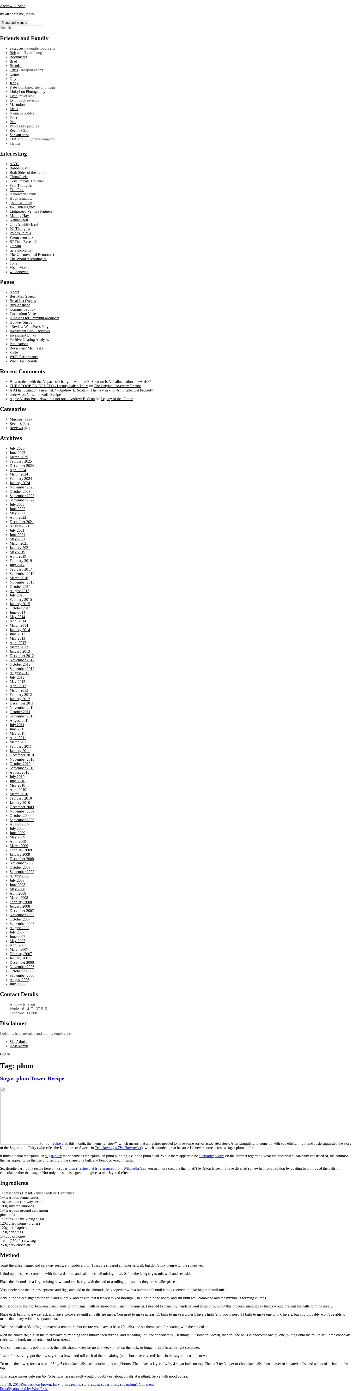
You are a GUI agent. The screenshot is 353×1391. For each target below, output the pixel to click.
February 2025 (21, 461)
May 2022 (17, 513)
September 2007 (22, 923)
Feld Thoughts (21, 185)
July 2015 (17, 595)
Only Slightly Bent (24, 224)
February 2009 (21, 850)
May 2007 (17, 941)
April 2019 (18, 556)
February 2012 (21, 694)
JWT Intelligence (23, 207)
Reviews (16, 428)
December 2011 (22, 703)
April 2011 (18, 738)
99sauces (16, 48)
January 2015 (20, 604)
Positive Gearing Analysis (29, 339)
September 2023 (22, 496)
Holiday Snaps (21, 322)
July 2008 (17, 880)
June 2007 (17, 936)
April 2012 (18, 686)
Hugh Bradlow (21, 198)
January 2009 (20, 854)
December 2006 (22, 962)
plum (65, 1384)
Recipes (16, 424)
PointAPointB (20, 233)
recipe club (60, 1143)
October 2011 (20, 712)
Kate (13, 87)
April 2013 (18, 643)
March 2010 (19, 794)
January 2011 (20, 751)
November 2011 (22, 707)
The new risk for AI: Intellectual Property (122, 390)
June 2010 (17, 781)
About (14, 292)
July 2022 (17, 504)
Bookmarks (18, 57)
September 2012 (22, 669)
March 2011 (19, 742)
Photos (15, 126)
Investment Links (23, 335)
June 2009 (17, 833)
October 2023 (20, 491)
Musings (16, 419)
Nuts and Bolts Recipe (44, 394)
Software (16, 352)
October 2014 (20, 608)
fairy (56, 1384)
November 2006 (22, 967)
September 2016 (22, 574)
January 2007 (20, 958)
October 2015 (20, 586)
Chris (14, 70)
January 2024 (20, 483)
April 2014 (18, 621)
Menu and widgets (14, 22)
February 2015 (21, 599)
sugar (95, 1384)
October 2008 (20, 867)
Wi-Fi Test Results (23, 361)
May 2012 (17, 682)
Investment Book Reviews (30, 331)
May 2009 (17, 837)
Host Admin (19, 1046)
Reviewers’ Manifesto (26, 348)
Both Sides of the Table (27, 172)
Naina (14, 113)
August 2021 (19, 526)
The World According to (28, 259)
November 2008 (22, 863)
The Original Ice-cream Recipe (117, 386)
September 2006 (22, 975)
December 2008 (22, 859)
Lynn (14, 96)
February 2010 (21, 798)
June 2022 (17, 509)
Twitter (15, 143)
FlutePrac (17, 190)
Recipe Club (19, 130)
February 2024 (21, 478)
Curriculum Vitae (23, 314)
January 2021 (20, 548)
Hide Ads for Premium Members (34, 318)
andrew (15, 394)
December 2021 (22, 522)
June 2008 (17, 885)
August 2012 (19, 673)
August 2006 (19, 980)
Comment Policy (22, 309)
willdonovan (19, 272)
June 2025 (17, 453)
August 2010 (19, 772)
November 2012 (22, 660)
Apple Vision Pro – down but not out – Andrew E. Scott (52, 399)
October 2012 (20, 664)
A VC (14, 164)
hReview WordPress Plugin (30, 327)
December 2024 (22, 466)
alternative (206, 1156)
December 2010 (22, 755)
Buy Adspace (20, 305)
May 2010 (17, 785)
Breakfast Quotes (23, 301)
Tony (14, 263)
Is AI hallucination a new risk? (128, 381)
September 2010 (22, 768)
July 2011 (17, 725)
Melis (14, 109)
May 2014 (17, 617)
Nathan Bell (19, 220)
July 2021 (17, 530)
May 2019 (17, 552)
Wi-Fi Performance (24, 357)
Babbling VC (20, 168)
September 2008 (22, 872)
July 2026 (17, 448)
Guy (13, 79)
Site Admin (18, 1042)
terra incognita (20, 250)
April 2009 (18, 841)
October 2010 (20, 764)
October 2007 (20, 919)
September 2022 (22, 500)
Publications (19, 344)
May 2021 (17, 539)
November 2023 (22, 487)
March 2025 (19, 457)
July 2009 (17, 828)
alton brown (42, 1384)
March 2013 (19, 647)
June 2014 (17, 612)
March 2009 (19, 846)
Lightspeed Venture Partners (31, 211)
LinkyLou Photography (27, 92)
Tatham (15, 246)
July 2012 (17, 677)
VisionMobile (20, 267)
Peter (13, 117)
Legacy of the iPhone (117, 399)
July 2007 (17, 932)
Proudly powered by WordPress (24, 1389)
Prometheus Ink (21, 237)
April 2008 (18, 893)
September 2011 (22, 716)
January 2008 (20, 906)
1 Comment (145, 1384)
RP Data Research (23, 242)
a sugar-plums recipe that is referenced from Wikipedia (97, 1168)
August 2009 (19, 824)
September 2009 (22, 820)
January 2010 (20, 803)
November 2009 (22, 811)
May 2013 (17, 638)
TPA (13, 139)
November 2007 (22, 915)
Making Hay (19, 216)
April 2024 (18, 470)
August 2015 (19, 591)
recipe (75, 1384)
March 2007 (19, 949)
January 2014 (20, 630)
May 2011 (17, 733)
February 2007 (21, 954)
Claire (14, 74)
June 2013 (17, 634)
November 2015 (22, 582)
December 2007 (22, 911)
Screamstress (19, 135)
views (219, 1156)
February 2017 (21, 569)
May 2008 (17, 889)
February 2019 (21, 561)
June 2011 (17, 729)
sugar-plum (53, 1156)
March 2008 (19, 898)
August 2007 (19, 928)
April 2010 (18, 790)
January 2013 (20, 651)
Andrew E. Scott (12, 6)
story (85, 1384)
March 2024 (19, 474)
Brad (13, 61)
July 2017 (17, 565)
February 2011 (21, 746)
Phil (13, 122)
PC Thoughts (20, 229)
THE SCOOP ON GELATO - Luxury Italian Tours (49, 386)
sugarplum (128, 1384)
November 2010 (22, 759)
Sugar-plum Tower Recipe (32, 1078)
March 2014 (19, 625)
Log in (5, 1054)
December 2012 (22, 656)
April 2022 (18, 517)
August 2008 (19, 876)
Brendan (16, 66)
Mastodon (17, 104)
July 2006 (17, 984)
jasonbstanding (21, 203)
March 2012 (19, 690)
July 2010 (17, 777)
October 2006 (20, 971)
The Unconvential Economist (32, 255)
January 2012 (20, 699)
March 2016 (19, 578)
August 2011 (19, 720)
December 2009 (22, 807)
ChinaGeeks (19, 177)
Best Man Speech (23, 296)
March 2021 (19, 543)
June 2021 (17, 535)
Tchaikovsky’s (118, 1148)
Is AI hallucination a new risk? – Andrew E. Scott (47, 390)
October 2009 (20, 815)
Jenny (14, 83)
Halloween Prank (23, 194)
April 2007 (18, 945)
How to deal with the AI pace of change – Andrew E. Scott (54, 381)
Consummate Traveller (27, 181)
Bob (13, 53)
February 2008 (21, 902)
